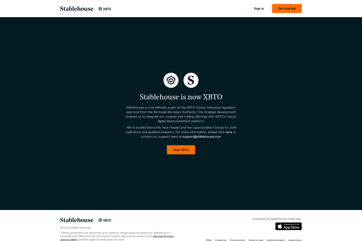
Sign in (259, 8)
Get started (287, 8)
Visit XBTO (181, 150)
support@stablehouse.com (202, 136)
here (228, 132)
